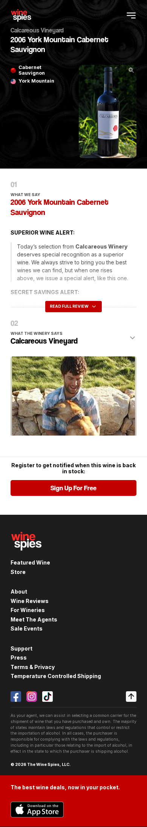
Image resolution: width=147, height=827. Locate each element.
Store (18, 572)
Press (19, 657)
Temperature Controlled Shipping (56, 676)
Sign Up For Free (73, 488)
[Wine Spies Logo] (26, 555)
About (19, 591)
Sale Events (27, 628)
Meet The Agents (34, 619)
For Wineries (28, 610)
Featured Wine (30, 562)
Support (21, 648)
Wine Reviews (30, 601)
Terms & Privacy (33, 667)
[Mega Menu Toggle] (131, 15)
